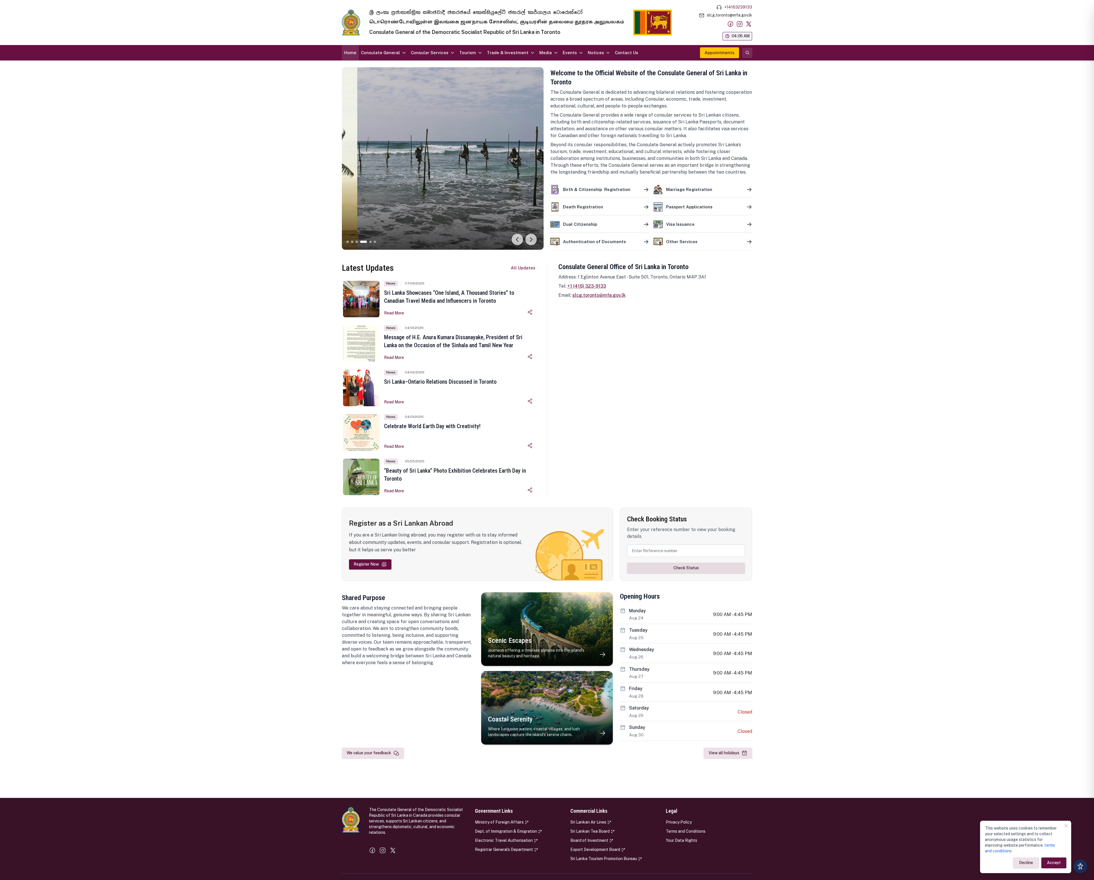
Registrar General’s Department (504, 849)
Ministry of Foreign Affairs (499, 822)
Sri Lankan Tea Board (590, 831)
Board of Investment (589, 840)
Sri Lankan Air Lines (588, 822)
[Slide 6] (375, 242)
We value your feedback (369, 753)
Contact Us (626, 52)
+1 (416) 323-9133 (586, 286)
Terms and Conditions (685, 831)
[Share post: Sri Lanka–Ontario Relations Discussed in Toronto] (530, 401)
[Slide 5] (370, 242)
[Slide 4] (363, 242)
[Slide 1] (347, 242)
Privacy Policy (679, 822)
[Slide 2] (352, 242)
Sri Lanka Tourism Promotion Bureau (603, 858)
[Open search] (747, 53)
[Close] (1066, 825)
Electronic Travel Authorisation (504, 840)
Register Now (366, 564)
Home (350, 52)
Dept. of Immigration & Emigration (506, 831)
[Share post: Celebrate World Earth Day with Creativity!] (530, 446)
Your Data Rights (681, 840)
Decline (1026, 862)
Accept (1054, 862)
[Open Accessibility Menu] (1080, 866)
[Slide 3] (357, 242)
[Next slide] (531, 239)
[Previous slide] (517, 239)
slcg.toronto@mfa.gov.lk (599, 295)
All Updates (523, 267)
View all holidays (724, 753)
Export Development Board (595, 849)
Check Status (686, 568)
